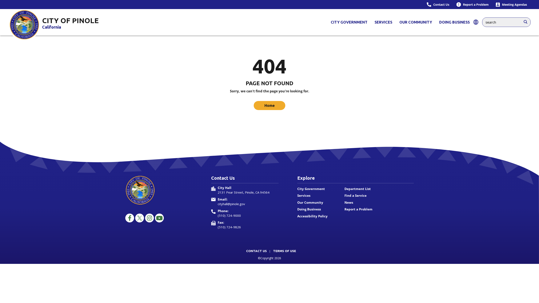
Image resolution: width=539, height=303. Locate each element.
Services (383, 22)
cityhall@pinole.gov (231, 204)
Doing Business (454, 22)
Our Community (415, 22)
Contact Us (256, 251)
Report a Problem (358, 209)
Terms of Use (284, 251)
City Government (349, 22)
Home (269, 105)
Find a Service (355, 195)
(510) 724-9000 (229, 215)
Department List (357, 189)
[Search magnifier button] (527, 21)
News (348, 202)
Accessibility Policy (312, 216)
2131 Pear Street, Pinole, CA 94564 (244, 192)
